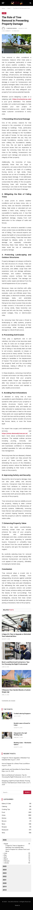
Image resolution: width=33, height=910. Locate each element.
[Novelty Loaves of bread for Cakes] (7, 725)
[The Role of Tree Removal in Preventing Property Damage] (16, 43)
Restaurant (5, 830)
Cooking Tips (6, 809)
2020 (4, 883)
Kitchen (4, 818)
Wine (3, 832)
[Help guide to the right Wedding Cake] (7, 735)
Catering (4, 806)
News (3, 824)
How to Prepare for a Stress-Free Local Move (16, 763)
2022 (4, 876)
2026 (4, 840)
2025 (4, 866)
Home (4, 13)
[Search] (30, 3)
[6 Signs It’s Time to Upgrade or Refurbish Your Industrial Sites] (16, 623)
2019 (4, 886)
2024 (4, 870)
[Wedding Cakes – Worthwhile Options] (7, 745)
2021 (4, 880)
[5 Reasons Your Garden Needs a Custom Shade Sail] (16, 678)
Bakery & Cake (6, 803)
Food (3, 812)
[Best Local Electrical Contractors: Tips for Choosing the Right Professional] (16, 650)
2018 (4, 890)
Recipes (4, 827)
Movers (4, 821)
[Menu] (3, 3)
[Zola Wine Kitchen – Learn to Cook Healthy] (16, 3)
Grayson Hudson (12, 28)
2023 (4, 873)
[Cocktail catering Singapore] (7, 715)
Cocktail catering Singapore (22, 713)
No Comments (7, 30)
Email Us (17, 905)
